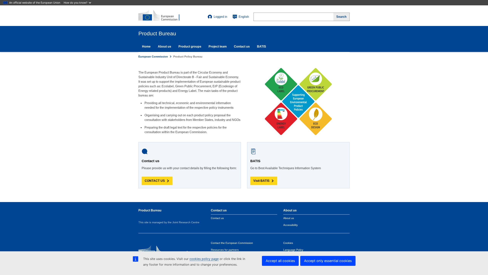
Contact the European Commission (232, 242)
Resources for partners (225, 249)
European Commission (153, 56)
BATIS (261, 46)
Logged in (220, 16)
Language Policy (293, 249)
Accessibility (290, 224)
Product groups (189, 46)
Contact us (242, 46)
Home (146, 46)
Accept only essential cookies (328, 261)
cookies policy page (204, 259)
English (241, 16)
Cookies (288, 242)
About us (164, 46)
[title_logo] (161, 15)
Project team (218, 46)
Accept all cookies (280, 261)
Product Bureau (149, 210)
